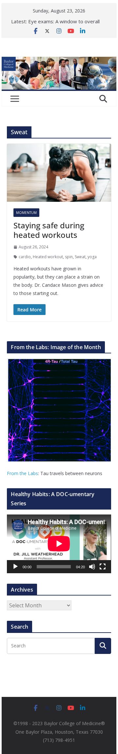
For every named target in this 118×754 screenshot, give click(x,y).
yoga (92, 257)
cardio (25, 257)
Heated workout (48, 257)
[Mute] (92, 566)
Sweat (80, 257)
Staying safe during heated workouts (48, 230)
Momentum (26, 212)
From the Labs (22, 473)
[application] (59, 543)
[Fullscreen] (102, 566)
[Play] (15, 566)
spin (69, 257)
